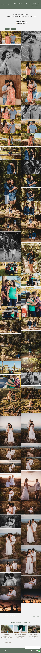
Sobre (39, 3)
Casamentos (20, 3)
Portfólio (34, 3)
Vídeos (30, 3)
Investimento (37, 5)
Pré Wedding (25, 3)
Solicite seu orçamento (36, 616)
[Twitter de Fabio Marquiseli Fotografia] (31, 650)
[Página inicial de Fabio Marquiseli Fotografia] (6, 4)
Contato (32, 5)
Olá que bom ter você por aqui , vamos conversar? (31, 647)
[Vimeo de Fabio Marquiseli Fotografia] (36, 650)
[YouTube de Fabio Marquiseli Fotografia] (37, 650)
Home (15, 3)
